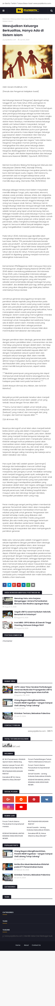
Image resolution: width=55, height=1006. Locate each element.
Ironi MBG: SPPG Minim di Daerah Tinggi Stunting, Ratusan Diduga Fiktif (32, 623)
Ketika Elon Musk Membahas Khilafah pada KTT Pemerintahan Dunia (31, 865)
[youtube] (21, 807)
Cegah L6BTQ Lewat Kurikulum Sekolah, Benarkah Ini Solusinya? (32, 613)
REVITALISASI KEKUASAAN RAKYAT (13, 772)
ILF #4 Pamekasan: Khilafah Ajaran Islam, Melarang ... (14, 760)
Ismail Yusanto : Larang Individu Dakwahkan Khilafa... (40, 774)
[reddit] (21, 799)
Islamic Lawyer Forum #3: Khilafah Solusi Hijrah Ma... (13, 766)
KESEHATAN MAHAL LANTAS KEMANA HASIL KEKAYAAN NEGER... (39, 782)
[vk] (46, 799)
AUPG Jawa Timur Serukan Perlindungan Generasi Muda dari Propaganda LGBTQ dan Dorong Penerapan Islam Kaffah (33, 690)
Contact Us (36, 945)
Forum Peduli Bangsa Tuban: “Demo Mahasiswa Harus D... (40, 760)
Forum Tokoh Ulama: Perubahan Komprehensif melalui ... (39, 767)
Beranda (6, 19)
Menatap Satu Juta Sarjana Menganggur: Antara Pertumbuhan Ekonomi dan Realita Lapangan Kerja (31, 601)
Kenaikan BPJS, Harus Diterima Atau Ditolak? (12, 778)
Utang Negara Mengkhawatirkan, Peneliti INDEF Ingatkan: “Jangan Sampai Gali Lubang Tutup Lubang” (33, 703)
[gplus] (8, 799)
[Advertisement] (27, 978)
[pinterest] (34, 799)
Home (18, 945)
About (26, 945)
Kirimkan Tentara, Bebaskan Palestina (32, 713)
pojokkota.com (10, 40)
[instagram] (8, 807)
